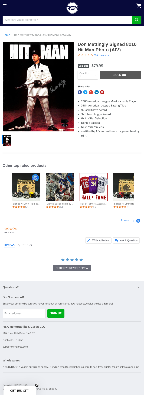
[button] (20, 390)
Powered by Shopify (46, 388)
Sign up (56, 313)
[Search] (136, 20)
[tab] (98, 240)
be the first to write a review (72, 268)
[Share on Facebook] (80, 92)
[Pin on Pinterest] (102, 92)
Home (6, 35)
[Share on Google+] (91, 92)
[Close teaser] (37, 385)
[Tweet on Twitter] (85, 92)
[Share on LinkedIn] (96, 92)
